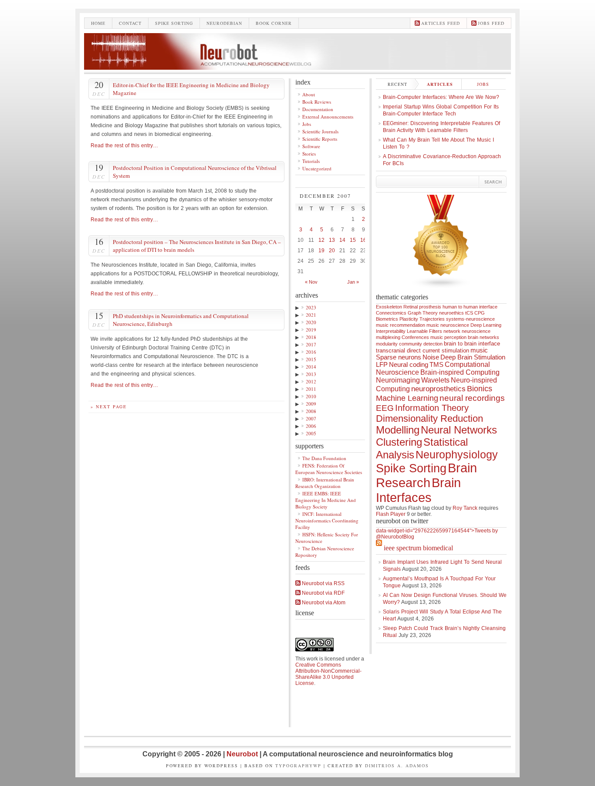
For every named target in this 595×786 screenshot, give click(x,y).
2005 (311, 433)
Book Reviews (316, 101)
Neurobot (243, 754)
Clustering (399, 442)
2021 (311, 315)
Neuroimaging (398, 380)
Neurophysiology (457, 454)
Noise (431, 357)
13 (332, 240)
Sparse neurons (398, 357)
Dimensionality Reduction (429, 418)
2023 (311, 307)
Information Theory (432, 408)
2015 (311, 359)
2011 (311, 389)
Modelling (397, 430)
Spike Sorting (411, 468)
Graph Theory (423, 312)
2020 (311, 322)
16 (363, 240)
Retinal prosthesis (422, 306)
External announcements (327, 116)
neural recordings (472, 398)
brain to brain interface (472, 343)
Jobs (306, 124)
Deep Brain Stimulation (472, 357)
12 (321, 240)
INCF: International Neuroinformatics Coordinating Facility (326, 520)
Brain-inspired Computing (460, 372)
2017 (311, 344)
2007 (311, 418)
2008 (311, 411)
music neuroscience (447, 325)
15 (353, 240)
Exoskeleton (389, 306)
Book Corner (274, 23)
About (308, 94)
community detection (421, 343)
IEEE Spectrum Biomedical (418, 548)
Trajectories (432, 319)
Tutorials (311, 161)
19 (321, 250)
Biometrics (387, 319)
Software (311, 146)
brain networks (483, 337)
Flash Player (391, 514)
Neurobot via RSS (323, 583)
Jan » (353, 282)
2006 (311, 426)
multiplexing (388, 337)
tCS (469, 312)
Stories (309, 153)
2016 (311, 352)
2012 (311, 381)
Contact (130, 23)
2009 (311, 403)
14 (342, 240)
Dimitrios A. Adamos (397, 765)
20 (332, 250)
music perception (448, 337)
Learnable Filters (424, 331)
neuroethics (451, 312)
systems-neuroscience (470, 319)
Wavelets (435, 380)
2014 (311, 366)
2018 (311, 337)
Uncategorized (316, 168)
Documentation (317, 109)
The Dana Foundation (324, 458)
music (479, 350)
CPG (479, 312)
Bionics (479, 388)
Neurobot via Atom (323, 603)
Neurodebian (224, 23)
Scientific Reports (319, 139)
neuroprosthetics (438, 389)
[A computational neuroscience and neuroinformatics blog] (297, 67)
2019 (311, 329)
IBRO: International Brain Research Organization (324, 482)
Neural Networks (459, 430)
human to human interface (470, 306)
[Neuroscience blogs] (441, 291)
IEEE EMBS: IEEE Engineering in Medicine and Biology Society (325, 500)
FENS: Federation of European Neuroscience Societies (328, 468)
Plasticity (408, 319)
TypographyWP (298, 765)
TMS (436, 364)
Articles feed (440, 23)
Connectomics (391, 312)
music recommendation (400, 325)
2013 (311, 374)
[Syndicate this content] (379, 548)
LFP (382, 364)
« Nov (311, 282)
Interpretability (391, 331)
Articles (440, 84)
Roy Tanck (465, 508)
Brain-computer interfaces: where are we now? (441, 97)
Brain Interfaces (418, 490)
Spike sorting (174, 23)
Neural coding (408, 364)
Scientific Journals (320, 131)
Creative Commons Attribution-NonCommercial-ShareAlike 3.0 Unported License (328, 674)
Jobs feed (491, 23)
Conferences (415, 337)
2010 (311, 396)
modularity (387, 343)
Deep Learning (485, 325)
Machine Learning (407, 398)
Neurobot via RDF (323, 593)
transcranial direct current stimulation (422, 350)
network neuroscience (466, 331)
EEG (385, 408)
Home (98, 23)
